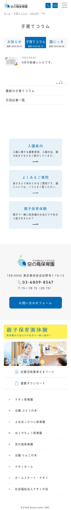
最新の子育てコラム (20, 90)
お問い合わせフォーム (35, 302)
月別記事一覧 (15, 99)
